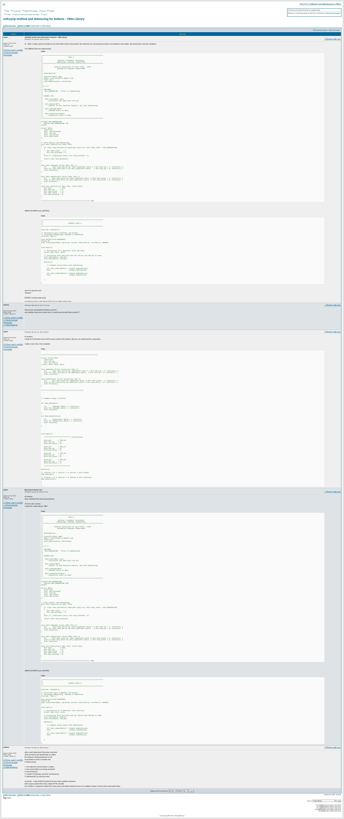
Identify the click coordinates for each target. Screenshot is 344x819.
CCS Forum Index (33, 26)
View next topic (334, 30)
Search (43, 11)
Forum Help (17, 11)
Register (52, 11)
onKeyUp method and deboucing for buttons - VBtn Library (44, 19)
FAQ (7, 11)
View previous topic (320, 30)
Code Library (46, 26)
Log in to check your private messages (26, 14)
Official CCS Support (31, 11)
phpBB (168, 815)
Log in (45, 14)
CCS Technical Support (333, 13)
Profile (8, 14)
